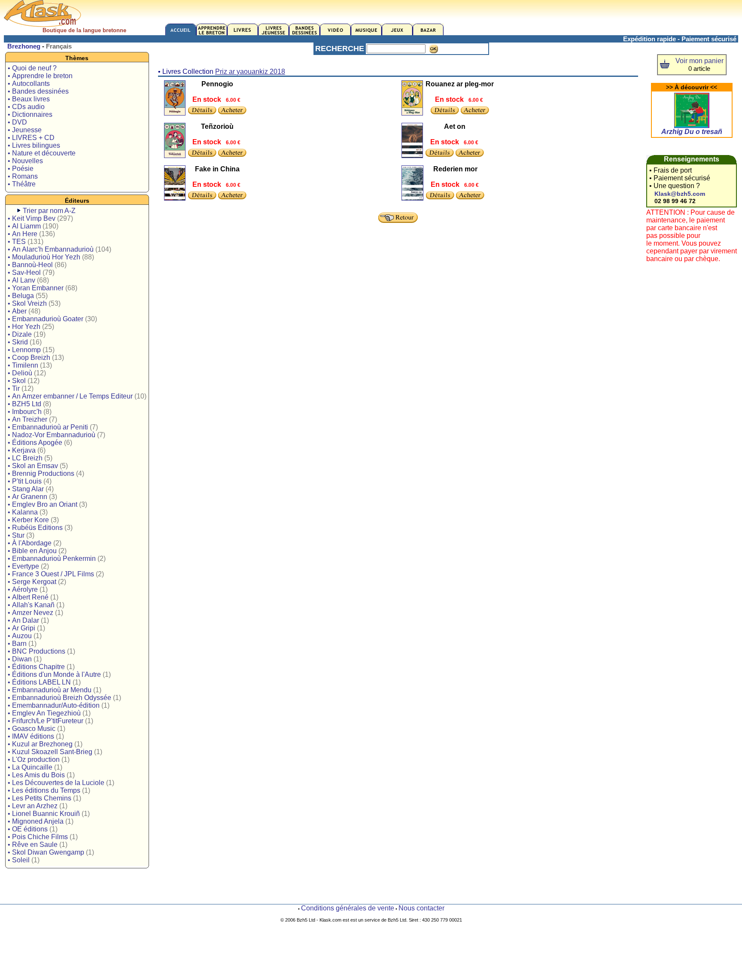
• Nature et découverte (42, 153)
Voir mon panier (699, 60)
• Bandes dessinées (38, 91)
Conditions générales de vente (347, 908)
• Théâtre (22, 184)
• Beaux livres (29, 99)
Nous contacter (421, 908)
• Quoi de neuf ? (32, 68)
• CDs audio (26, 106)
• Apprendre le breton (40, 75)
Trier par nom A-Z (49, 210)
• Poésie (20, 168)
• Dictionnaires (30, 114)
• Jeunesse (25, 130)
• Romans (23, 176)
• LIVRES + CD (31, 137)
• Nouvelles (25, 160)
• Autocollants (29, 83)
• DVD (17, 122)
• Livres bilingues (34, 145)
